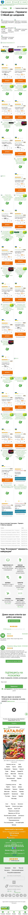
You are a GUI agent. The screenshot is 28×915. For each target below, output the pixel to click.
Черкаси (15, 769)
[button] (6, 65)
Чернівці (21, 791)
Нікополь (20, 773)
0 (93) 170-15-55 (18, 845)
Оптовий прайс (20, 822)
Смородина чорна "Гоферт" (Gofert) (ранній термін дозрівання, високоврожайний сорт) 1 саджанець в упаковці (20, 108)
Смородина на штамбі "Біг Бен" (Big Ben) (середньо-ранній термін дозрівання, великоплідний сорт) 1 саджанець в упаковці (7, 436)
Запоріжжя (7, 769)
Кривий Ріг (20, 771)
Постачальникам (8, 822)
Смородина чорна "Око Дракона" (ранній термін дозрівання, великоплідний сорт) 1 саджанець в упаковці (7, 71)
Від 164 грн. (24, 534)
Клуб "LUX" (17, 808)
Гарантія (8, 806)
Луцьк (6, 773)
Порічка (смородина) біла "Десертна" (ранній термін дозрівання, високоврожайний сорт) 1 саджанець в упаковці (20, 217)
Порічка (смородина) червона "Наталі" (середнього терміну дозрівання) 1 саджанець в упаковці (7, 400)
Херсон (22, 769)
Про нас (13, 804)
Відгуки (10, 808)
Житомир (14, 780)
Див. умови (20, 589)
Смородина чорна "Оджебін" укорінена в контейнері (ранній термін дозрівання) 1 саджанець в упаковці (20, 325)
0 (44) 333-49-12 (9, 845)
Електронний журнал (18, 870)
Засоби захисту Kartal (10, 815)
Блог (7, 804)
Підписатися (14, 686)
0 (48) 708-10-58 (8, 846)
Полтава (8, 776)
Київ (20, 764)
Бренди (14, 825)
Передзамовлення (14, 820)
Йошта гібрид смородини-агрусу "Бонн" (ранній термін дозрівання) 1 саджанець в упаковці (20, 144)
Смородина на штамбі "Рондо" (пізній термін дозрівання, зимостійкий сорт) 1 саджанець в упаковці (7, 363)
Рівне (14, 776)
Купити (7, 80)
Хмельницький (11, 778)
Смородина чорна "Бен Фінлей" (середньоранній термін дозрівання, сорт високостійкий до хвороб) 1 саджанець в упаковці (20, 252)
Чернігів (19, 778)
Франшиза (7, 868)
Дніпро (20, 767)
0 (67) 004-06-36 (19, 846)
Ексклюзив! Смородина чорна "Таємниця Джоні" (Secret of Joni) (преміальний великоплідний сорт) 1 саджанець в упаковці (7, 108)
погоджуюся (8, 689)
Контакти (20, 804)
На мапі (15, 855)
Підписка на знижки (14, 811)
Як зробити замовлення (14, 872)
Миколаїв (13, 773)
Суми (20, 776)
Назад (5, 8)
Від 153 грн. (24, 532)
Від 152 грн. (24, 530)
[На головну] (3, 2)
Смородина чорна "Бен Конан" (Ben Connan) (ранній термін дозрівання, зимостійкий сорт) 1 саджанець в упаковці (20, 181)
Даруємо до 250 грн (14, 813)
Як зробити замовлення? (14, 818)
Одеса (14, 767)
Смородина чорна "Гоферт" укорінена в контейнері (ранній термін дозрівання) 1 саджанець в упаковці (7, 143)
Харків (8, 767)
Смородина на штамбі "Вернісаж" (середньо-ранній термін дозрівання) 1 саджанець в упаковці (20, 398)
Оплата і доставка (17, 806)
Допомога (21, 815)
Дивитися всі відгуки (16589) (14, 661)
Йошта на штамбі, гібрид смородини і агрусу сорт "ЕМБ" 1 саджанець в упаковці (7, 507)
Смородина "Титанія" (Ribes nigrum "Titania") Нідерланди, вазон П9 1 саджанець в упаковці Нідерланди (20, 505)
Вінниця (13, 771)
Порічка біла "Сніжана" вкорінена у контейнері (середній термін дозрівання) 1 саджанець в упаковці (7, 215)
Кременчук (15, 794)
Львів (6, 771)
